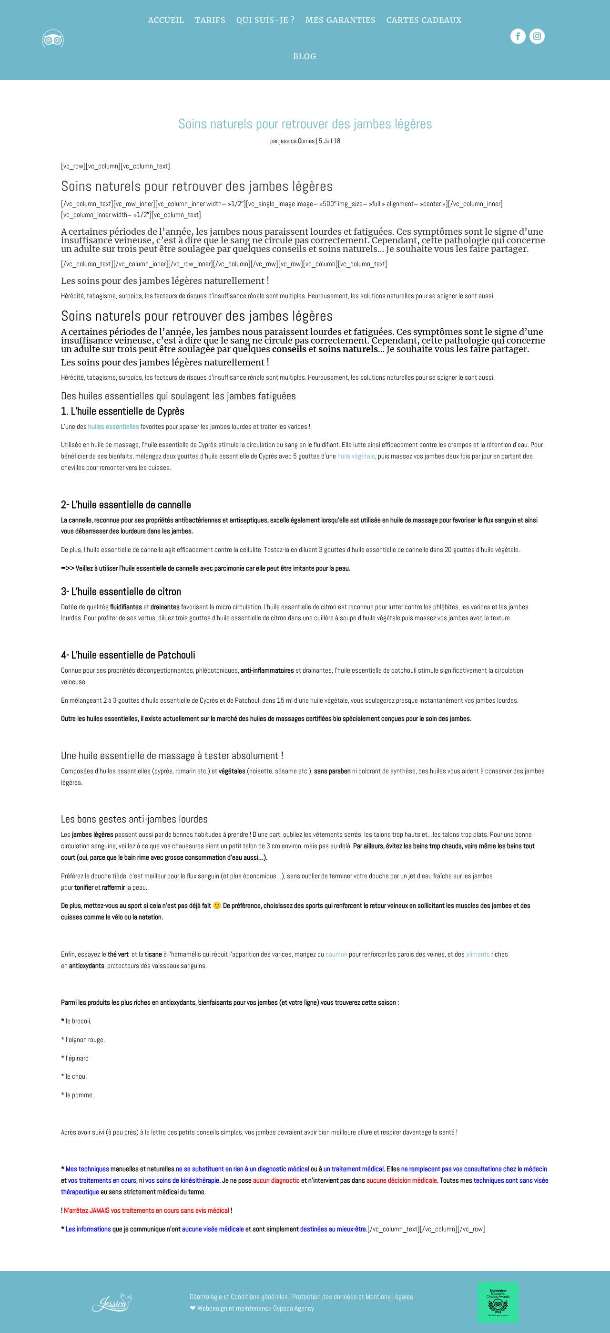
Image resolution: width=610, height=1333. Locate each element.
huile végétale (356, 455)
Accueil (166, 20)
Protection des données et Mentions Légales (352, 1296)
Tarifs (210, 20)
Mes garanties (340, 20)
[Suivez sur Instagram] (537, 36)
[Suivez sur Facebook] (518, 36)
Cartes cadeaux (424, 20)
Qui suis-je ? (265, 20)
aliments (478, 953)
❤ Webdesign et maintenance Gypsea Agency (252, 1307)
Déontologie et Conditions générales (239, 1296)
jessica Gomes (297, 140)
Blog (304, 56)
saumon (336, 953)
